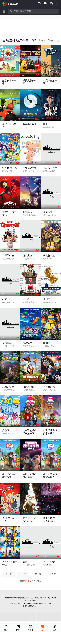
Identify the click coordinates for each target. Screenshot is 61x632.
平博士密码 (49, 386)
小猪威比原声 (50, 168)
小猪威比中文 (30, 168)
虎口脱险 (27, 255)
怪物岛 (46, 343)
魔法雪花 (7, 343)
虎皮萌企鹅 (49, 255)
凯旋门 (46, 299)
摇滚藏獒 (47, 211)
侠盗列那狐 (28, 386)
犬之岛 (26, 299)
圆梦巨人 (27, 211)
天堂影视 (8, 598)
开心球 (5, 430)
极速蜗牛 (27, 343)
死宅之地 (7, 299)
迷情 (25, 561)
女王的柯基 (8, 255)
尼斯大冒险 (8, 386)
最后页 (52, 574)
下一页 (38, 574)
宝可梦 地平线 (9, 168)
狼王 (45, 124)
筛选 (35, 40)
